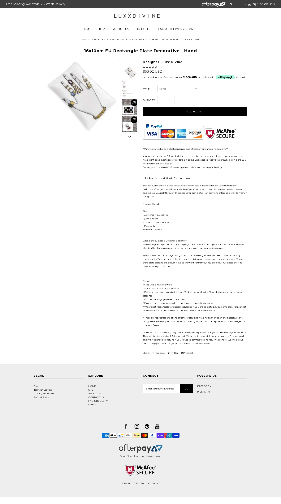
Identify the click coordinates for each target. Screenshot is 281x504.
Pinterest (188, 352)
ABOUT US (121, 29)
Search (37, 386)
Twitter (174, 352)
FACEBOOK (204, 386)
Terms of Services (43, 389)
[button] (150, 67)
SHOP (100, 29)
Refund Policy (41, 397)
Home (84, 39)
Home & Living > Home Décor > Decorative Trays (117, 39)
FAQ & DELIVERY (171, 29)
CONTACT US (143, 29)
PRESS (194, 29)
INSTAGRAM (204, 391)
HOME (86, 29)
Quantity (149, 100)
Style (146, 89)
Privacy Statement (44, 393)
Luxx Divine (152, 483)
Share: (146, 352)
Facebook (159, 352)
